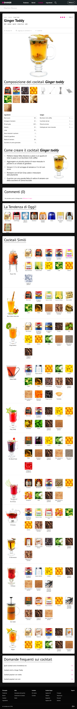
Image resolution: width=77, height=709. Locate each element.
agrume (14, 24)
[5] (68, 17)
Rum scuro (7, 118)
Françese (59, 693)
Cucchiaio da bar (44, 121)
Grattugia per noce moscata (48, 127)
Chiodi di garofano (9, 136)
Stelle (15, 698)
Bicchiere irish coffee (46, 118)
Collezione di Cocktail (19, 695)
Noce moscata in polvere (11, 133)
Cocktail (40, 3)
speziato (9, 24)
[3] (64, 17)
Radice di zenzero (9, 139)
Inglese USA (48, 700)
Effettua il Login (71, 3)
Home (5, 17)
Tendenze (26, 3)
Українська (59, 695)
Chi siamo (34, 693)
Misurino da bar (44, 124)
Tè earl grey (7, 124)
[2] (62, 17)
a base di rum (20, 24)
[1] (61, 17)
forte (5, 24)
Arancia (6, 127)
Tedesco (47, 695)
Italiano (59, 700)
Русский (59, 698)
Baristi (33, 3)
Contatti (34, 695)
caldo (26, 24)
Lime (5, 130)
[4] (66, 17)
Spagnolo (47, 698)
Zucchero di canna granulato (12, 142)
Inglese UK (48, 693)
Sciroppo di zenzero (9, 121)
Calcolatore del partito (19, 693)
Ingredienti (49, 3)
